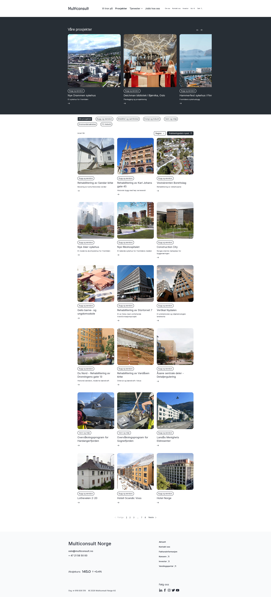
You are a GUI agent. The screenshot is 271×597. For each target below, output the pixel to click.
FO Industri (106, 124)
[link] (107, 8)
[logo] (78, 8)
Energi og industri (152, 119)
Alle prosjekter (85, 119)
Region (158, 133)
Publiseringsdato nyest (179, 133)
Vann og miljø (171, 119)
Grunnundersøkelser (87, 124)
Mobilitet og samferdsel (128, 119)
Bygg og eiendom (104, 119)
